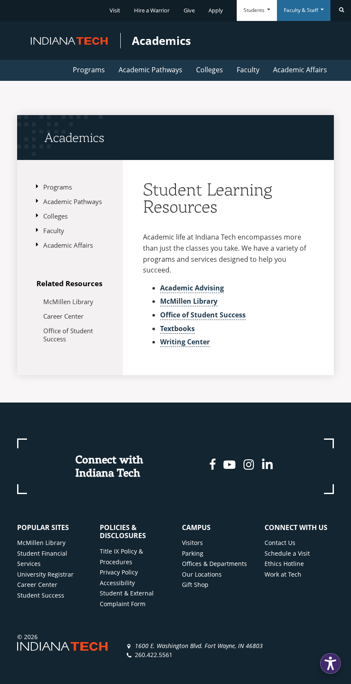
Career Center (63, 316)
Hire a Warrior (152, 10)
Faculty (248, 69)
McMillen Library (68, 301)
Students (255, 10)
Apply (215, 10)
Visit (115, 10)
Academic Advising (192, 288)
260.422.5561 (154, 655)
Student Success (40, 595)
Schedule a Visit (287, 553)
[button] (330, 663)
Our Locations (202, 574)
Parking (192, 553)
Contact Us (280, 543)
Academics (74, 137)
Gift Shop (195, 584)
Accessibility (117, 583)
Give (189, 10)
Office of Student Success (68, 334)
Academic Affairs (300, 69)
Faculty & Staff (301, 10)
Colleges (209, 69)
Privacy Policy (119, 572)
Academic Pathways (150, 69)
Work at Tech (283, 574)
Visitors (192, 543)
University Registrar (45, 574)
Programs (89, 69)
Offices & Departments (214, 564)
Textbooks (177, 328)
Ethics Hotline (284, 564)
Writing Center (185, 341)
